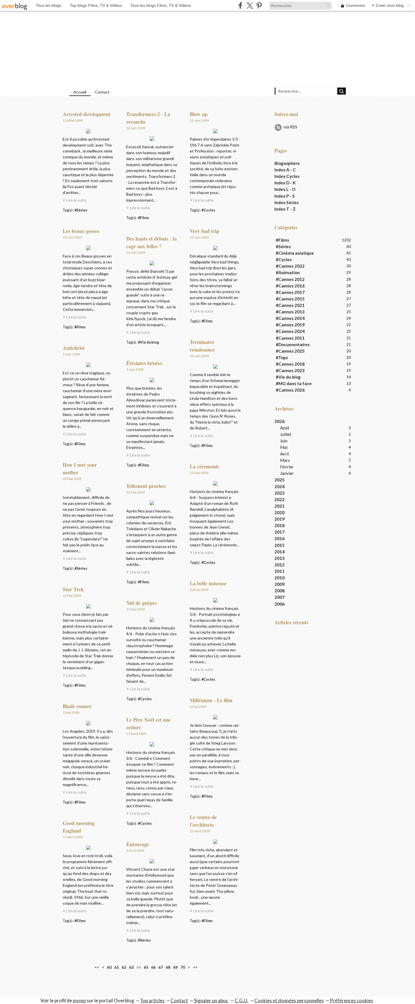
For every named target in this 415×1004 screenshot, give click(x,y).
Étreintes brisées (144, 363)
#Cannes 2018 (290, 363)
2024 (279, 486)
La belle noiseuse (208, 583)
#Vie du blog (148, 342)
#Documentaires (293, 344)
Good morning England (79, 826)
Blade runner (77, 706)
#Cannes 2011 (290, 338)
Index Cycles (287, 176)
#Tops (282, 357)
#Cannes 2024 (290, 331)
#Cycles (208, 210)
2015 (279, 545)
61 (116, 967)
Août (284, 427)
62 (124, 967)
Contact (102, 92)
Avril (284, 453)
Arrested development (86, 114)
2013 (279, 558)
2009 (279, 584)
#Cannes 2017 (290, 292)
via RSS (290, 126)
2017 (279, 531)
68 (168, 967)
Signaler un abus (211, 1000)
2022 (279, 499)
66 (153, 967)
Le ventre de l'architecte (203, 820)
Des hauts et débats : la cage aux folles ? (151, 242)
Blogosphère (287, 163)
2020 (279, 512)
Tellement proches (146, 486)
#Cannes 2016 (290, 285)
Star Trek (73, 589)
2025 (279, 479)
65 (146, 967)
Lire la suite (76, 200)
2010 (279, 577)
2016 (279, 538)
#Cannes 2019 (290, 324)
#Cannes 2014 (290, 318)
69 (175, 967)
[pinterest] (259, 5)
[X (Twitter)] (249, 5)
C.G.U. (241, 1000)
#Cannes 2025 (290, 350)
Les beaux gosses (81, 231)
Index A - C (285, 169)
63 (131, 967)
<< (97, 967)
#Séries (81, 210)
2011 (279, 571)
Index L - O (285, 189)
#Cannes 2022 (290, 266)
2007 (279, 597)
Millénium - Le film (211, 700)
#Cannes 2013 (290, 311)
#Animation (288, 272)
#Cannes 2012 (290, 279)
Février (287, 466)
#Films (143, 218)
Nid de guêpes (141, 602)
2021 (279, 505)
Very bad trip (204, 231)
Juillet (285, 434)
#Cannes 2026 (290, 389)
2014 (279, 551)
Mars (285, 460)
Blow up (198, 114)
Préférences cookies (351, 1000)
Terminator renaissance (202, 345)
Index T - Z (285, 208)
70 (182, 967)
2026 (279, 421)
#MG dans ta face (294, 383)
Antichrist (74, 348)
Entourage (137, 844)
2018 (279, 525)
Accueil (79, 92)
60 (109, 967)
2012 (279, 564)
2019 (279, 518)
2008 (279, 590)
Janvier (287, 473)
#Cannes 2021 (290, 305)
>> (195, 967)
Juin (283, 440)
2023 (279, 493)
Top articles (152, 1000)
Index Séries (286, 202)
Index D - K (285, 182)
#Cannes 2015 (290, 298)
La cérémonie (204, 466)
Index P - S (284, 195)
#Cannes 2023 (290, 370)
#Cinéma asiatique (295, 253)
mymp (79, 1000)
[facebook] (240, 5)
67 (160, 967)
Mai (283, 447)
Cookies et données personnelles (289, 1000)
